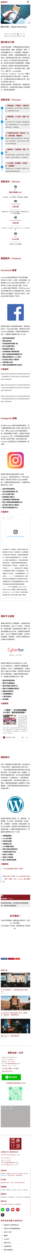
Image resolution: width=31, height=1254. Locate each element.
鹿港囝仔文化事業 (21, 36)
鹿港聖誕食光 (18, 1204)
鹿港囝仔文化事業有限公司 (11, 1225)
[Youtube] (12, 1209)
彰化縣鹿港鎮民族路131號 (12, 1063)
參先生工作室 (15, 1173)
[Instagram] (2, 1215)
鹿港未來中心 (11, 1175)
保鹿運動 (8, 1173)
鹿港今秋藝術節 (8, 1249)
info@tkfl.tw (10, 1059)
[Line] (2, 1209)
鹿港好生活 (11, 1204)
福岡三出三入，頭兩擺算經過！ (11, 1036)
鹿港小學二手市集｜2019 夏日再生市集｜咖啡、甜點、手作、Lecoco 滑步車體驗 (16, 879)
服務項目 (14, 36)
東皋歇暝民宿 (19, 1175)
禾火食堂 (14, 598)
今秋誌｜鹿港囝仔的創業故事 (18, 1182)
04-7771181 (11, 1061)
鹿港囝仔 (4, 2)
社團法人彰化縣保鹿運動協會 (12, 1228)
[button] (28, 1)
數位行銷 (9, 36)
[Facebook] (7, 1209)
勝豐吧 (20, 1173)
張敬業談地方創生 (5, 1182)
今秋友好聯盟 (4, 1204)
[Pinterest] (18, 1209)
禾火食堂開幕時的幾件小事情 (13, 869)
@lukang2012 (7, 1071)
